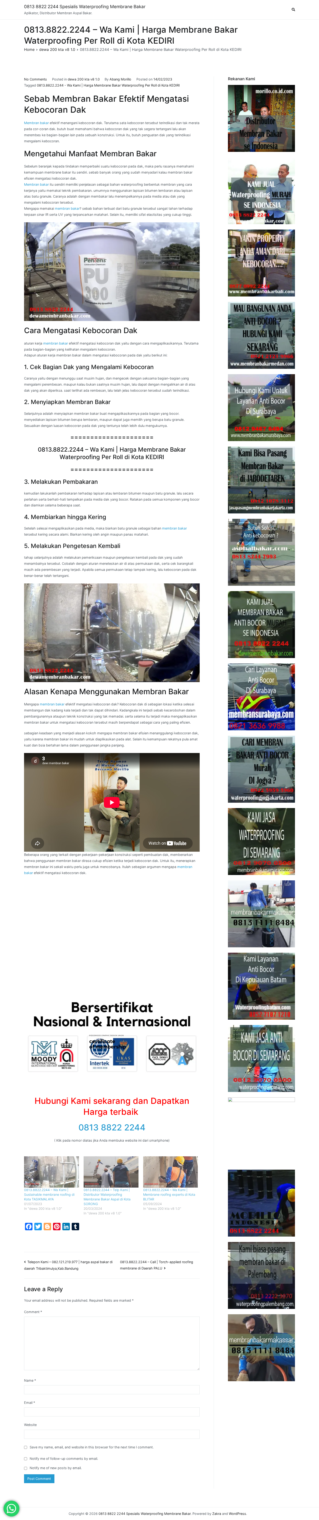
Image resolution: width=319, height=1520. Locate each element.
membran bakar (67, 208)
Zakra (216, 1514)
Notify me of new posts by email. (56, 1468)
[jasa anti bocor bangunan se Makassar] (261, 1347)
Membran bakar (36, 123)
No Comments (35, 79)
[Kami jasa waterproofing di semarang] (261, 841)
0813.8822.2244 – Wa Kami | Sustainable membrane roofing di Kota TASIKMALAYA (49, 1194)
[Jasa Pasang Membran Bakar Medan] (261, 335)
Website (30, 1425)
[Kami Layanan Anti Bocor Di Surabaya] (261, 696)
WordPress (237, 1514)
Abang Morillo (120, 79)
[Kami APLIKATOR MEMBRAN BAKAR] (261, 624)
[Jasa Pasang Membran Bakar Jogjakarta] (261, 769)
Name (30, 1380)
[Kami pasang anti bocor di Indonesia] (261, 1203)
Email (29, 1403)
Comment (33, 1312)
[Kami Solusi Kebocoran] (261, 552)
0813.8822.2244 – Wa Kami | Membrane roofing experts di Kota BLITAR (169, 1194)
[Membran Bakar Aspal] (261, 190)
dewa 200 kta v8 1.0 (84, 79)
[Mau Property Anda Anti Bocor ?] (261, 1130)
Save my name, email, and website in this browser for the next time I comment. (92, 1447)
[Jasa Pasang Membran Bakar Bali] (261, 263)
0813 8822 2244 (111, 1127)
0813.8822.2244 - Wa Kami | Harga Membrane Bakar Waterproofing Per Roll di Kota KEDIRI (108, 85)
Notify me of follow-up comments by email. (64, 1459)
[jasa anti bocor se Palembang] (261, 1275)
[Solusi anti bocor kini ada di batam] (261, 986)
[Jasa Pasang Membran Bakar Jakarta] (261, 479)
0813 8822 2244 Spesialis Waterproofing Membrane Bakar (84, 6)
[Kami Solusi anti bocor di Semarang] (261, 1058)
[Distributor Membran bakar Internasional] (261, 118)
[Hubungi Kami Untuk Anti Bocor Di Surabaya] (261, 407)
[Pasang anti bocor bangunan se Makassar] (261, 913)
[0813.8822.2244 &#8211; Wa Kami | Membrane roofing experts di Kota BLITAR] (170, 1172)
